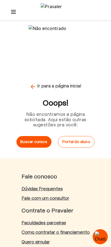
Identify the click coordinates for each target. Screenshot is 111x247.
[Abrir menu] (13, 12)
